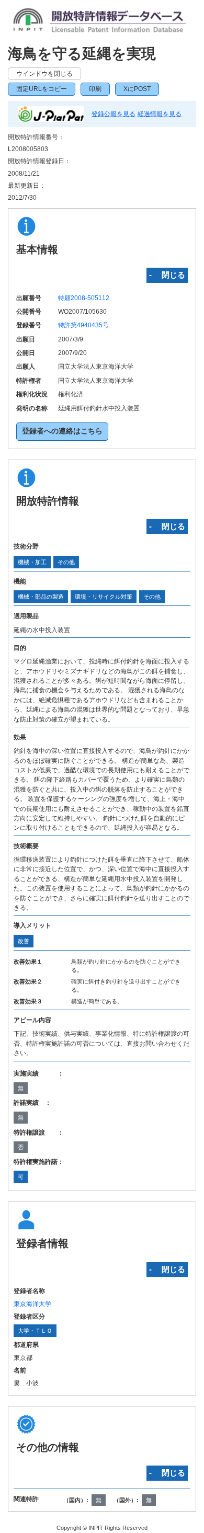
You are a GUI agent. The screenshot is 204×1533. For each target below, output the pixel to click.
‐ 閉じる (167, 274)
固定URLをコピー (41, 89)
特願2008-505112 (83, 298)
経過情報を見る (160, 114)
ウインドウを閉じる (44, 73)
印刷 (95, 89)
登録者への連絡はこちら (62, 431)
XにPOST (137, 89)
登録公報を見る (113, 114)
